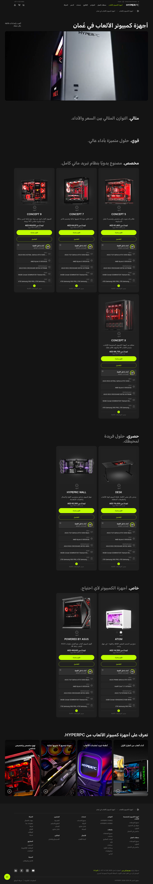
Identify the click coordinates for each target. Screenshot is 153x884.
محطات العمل (134, 837)
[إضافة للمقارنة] (102, 171)
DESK (118, 492)
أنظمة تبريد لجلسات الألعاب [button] (95, 745)
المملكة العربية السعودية (109, 873)
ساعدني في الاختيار (133, 831)
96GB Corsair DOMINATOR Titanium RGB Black (34, 275)
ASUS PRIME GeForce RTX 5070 (120, 680)
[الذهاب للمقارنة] (23, 5)
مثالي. (134, 118)
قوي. (134, 140)
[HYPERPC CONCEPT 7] (76, 188)
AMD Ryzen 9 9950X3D (123, 261)
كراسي (111, 854)
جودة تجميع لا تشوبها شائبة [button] (59, 745)
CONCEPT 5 (118, 214)
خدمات (83, 817)
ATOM (118, 639)
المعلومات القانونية (30, 880)
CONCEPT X (118, 340)
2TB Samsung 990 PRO (123, 706)
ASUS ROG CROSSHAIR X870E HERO (118, 546)
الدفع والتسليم (55, 823)
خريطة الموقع (18, 880)
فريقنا (31, 826)
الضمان (57, 826)
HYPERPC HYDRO (106, 823)
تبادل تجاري (82, 826)
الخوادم (110, 817)
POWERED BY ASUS (76, 639)
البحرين (99, 873)
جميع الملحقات (108, 833)
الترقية (84, 823)
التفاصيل (118, 239)
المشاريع (30, 841)
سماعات (110, 845)
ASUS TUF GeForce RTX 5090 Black (119, 255)
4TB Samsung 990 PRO (127, 559)
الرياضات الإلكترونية (27, 848)
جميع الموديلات (134, 822)
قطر (127, 873)
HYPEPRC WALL (76, 492)
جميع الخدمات (81, 820)
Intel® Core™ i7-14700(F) (123, 686)
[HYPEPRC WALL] (76, 466)
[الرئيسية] (138, 11)
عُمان (124, 873)
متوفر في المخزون (133, 825)
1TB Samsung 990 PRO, (68, 706)
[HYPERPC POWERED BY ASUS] (76, 613)
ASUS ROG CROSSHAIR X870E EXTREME (117, 268)
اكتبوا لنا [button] (96, 870)
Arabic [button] (120, 1)
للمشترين (57, 817)
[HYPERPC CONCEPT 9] (34, 188)
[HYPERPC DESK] (118, 466)
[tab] (119, 207)
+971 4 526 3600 (19, 1)
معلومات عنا (29, 823)
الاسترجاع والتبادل (54, 839)
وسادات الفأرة (108, 848)
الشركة (31, 817)
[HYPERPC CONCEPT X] (118, 314)
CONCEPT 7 (76, 214)
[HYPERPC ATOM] (118, 613)
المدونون (30, 845)
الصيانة (84, 829)
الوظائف (30, 832)
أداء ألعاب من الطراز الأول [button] (132, 745)
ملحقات (110, 829)
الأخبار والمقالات (28, 861)
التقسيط (57, 820)
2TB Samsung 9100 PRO (128, 281)
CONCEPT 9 (34, 214)
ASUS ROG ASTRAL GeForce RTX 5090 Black (33, 255)
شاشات (110, 836)
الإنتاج (31, 829)
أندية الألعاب (82, 839)
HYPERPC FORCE (107, 820)
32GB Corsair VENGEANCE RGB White (118, 700)
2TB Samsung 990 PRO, (111, 559)
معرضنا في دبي (126, 870)
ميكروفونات (109, 851)
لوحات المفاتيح (108, 839)
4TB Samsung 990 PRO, (111, 281)
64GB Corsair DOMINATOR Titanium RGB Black (119, 275)
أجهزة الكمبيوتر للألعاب (126, 11)
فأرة (111, 842)
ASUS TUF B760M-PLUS (123, 693)
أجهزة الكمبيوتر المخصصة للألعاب (131, 818)
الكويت (120, 873)
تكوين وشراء (119, 232)
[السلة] (19, 5)
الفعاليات (30, 851)
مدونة (31, 835)
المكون (137, 828)
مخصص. (131, 162)
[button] (132, 1)
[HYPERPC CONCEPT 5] (118, 188)
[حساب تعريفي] (15, 5)
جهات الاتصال (29, 820)
